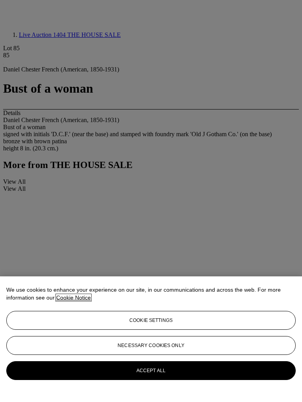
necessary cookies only (151, 345)
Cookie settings (151, 320)
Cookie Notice (73, 297)
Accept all (151, 370)
